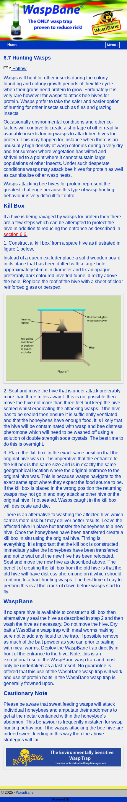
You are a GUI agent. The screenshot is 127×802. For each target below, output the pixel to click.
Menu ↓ (113, 45)
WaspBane (25, 792)
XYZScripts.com (84, 799)
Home (12, 45)
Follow (19, 68)
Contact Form (41, 799)
